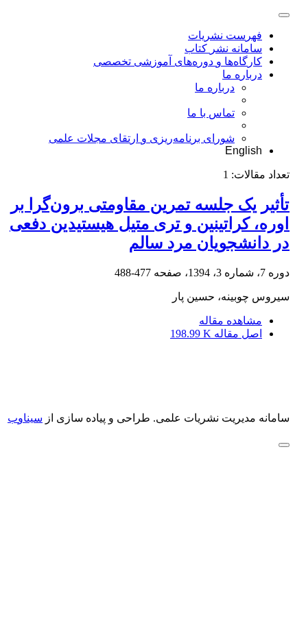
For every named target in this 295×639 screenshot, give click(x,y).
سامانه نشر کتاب (223, 48)
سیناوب (25, 418)
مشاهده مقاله (230, 320)
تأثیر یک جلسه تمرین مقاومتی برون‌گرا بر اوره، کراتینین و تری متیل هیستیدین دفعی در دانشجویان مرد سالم (150, 223)
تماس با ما (211, 113)
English (243, 150)
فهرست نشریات (225, 35)
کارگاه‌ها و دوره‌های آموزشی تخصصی (177, 61)
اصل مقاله (216, 333)
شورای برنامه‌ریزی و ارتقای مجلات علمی (142, 138)
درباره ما (242, 74)
